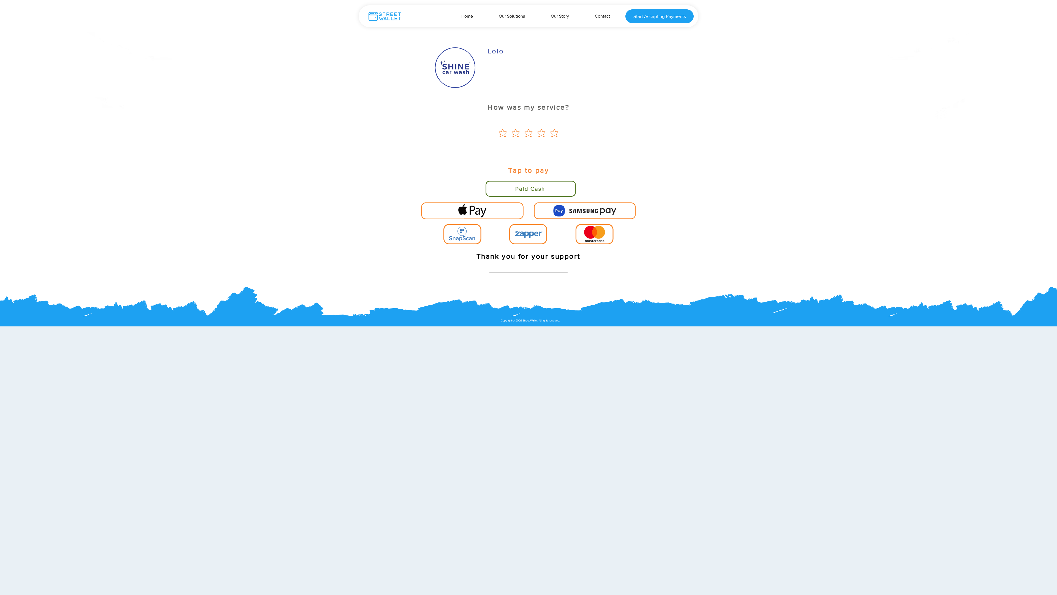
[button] (472, 210)
